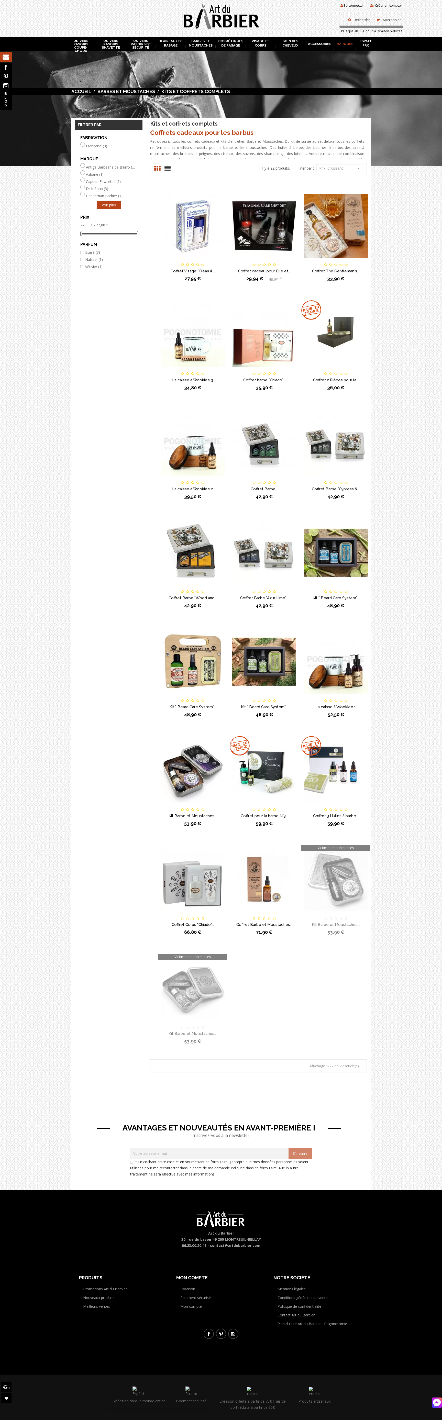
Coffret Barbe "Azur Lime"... (264, 598)
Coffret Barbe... (264, 489)
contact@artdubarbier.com (235, 1245)
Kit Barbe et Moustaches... (193, 816)
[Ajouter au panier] (167, 260)
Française (96, 146)
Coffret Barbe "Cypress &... (336, 489)
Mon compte (191, 1306)
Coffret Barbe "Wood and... (193, 598)
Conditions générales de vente (303, 1297)
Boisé (92, 252)
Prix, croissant (340, 168)
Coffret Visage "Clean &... (193, 271)
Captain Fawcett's (103, 181)
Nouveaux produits (99, 1297)
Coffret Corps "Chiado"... (193, 924)
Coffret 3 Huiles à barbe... (335, 816)
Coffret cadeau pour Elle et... (264, 271)
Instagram (6, 85)
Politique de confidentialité (299, 1306)
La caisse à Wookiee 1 (335, 707)
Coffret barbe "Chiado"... (264, 380)
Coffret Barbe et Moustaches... (264, 924)
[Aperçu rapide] (218, 260)
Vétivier (94, 266)
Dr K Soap (97, 188)
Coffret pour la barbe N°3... (264, 816)
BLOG (5, 99)
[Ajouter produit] (201, 260)
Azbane (95, 174)
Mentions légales (292, 1288)
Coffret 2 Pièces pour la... (336, 380)
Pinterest (6, 76)
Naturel (94, 259)
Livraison (187, 1288)
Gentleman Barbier (104, 196)
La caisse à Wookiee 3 (192, 380)
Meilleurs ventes (96, 1306)
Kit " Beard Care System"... (336, 598)
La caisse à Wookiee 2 (192, 489)
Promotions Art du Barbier (105, 1288)
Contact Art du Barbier (296, 1315)
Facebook (6, 67)
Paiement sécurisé (195, 1297)
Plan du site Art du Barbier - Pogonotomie (312, 1323)
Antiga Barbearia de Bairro (110, 167)
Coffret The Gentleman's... (335, 271)
